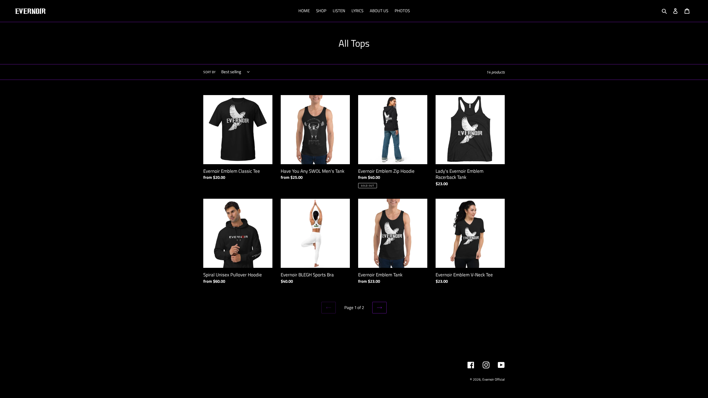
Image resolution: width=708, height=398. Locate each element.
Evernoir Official (493, 379)
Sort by (209, 72)
